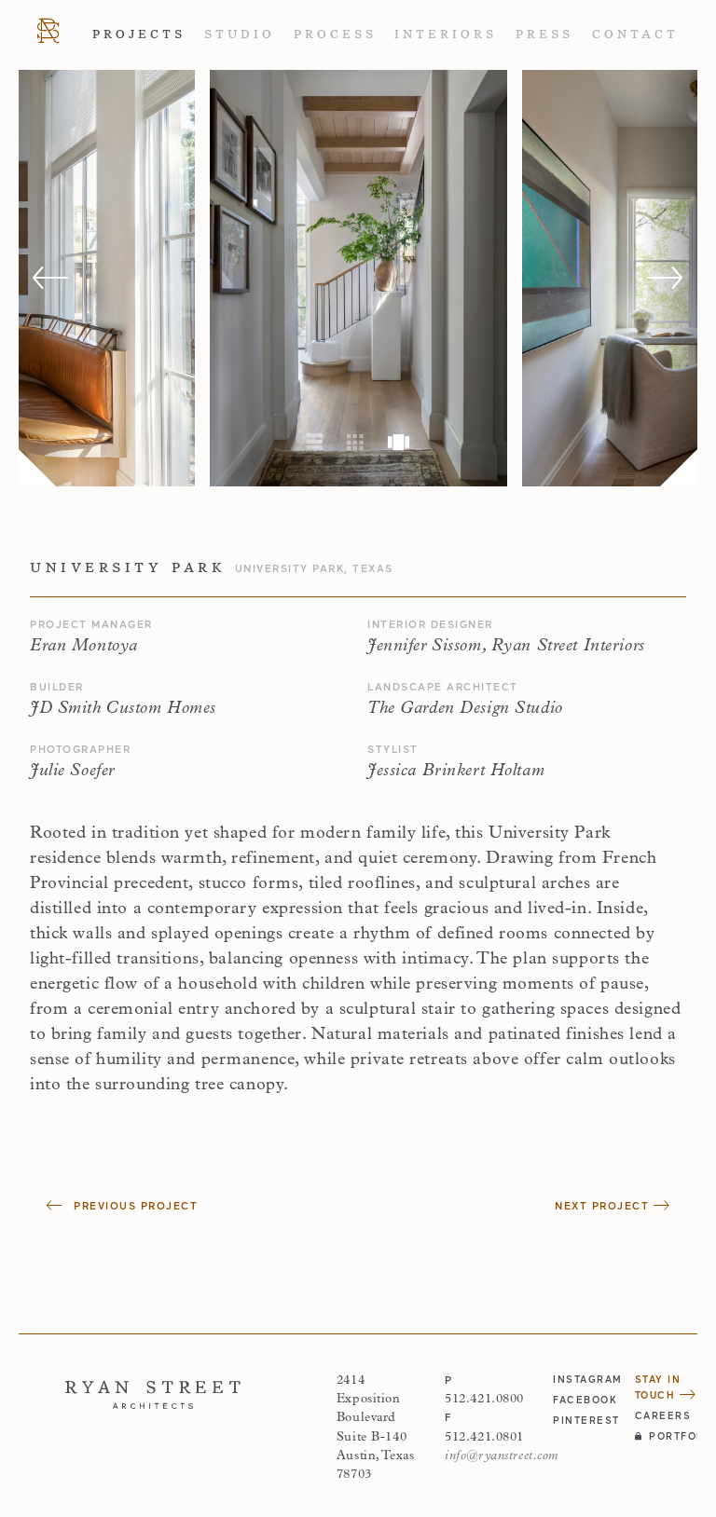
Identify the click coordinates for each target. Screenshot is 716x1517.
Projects (139, 34)
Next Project (604, 1205)
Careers (663, 1415)
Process (335, 34)
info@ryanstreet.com (501, 1456)
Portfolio (673, 1436)
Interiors (445, 34)
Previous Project (134, 1205)
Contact (635, 34)
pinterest (584, 1420)
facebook (584, 1399)
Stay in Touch (658, 1387)
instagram (584, 1379)
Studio (239, 34)
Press (544, 34)
